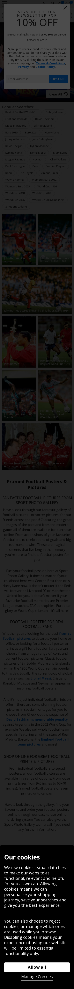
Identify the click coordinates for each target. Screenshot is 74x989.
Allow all (37, 967)
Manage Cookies (37, 976)
